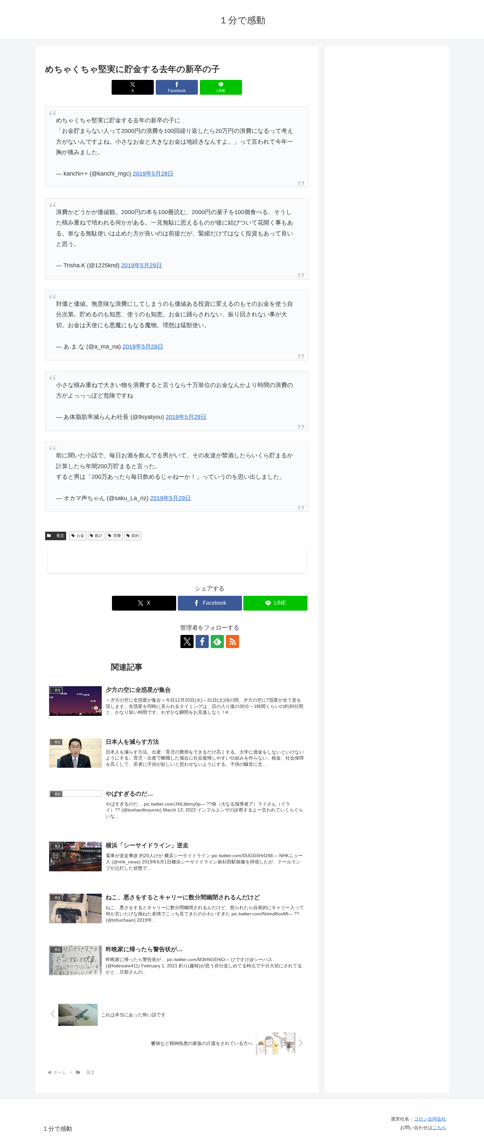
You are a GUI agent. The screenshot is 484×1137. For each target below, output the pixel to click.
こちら (439, 1127)
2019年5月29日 (141, 265)
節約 (135, 535)
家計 (98, 535)
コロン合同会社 (430, 1119)
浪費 (117, 535)
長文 (58, 535)
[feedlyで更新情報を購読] (217, 641)
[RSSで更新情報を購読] (232, 641)
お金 (80, 535)
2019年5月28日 (153, 173)
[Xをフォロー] (187, 641)
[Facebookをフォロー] (202, 641)
